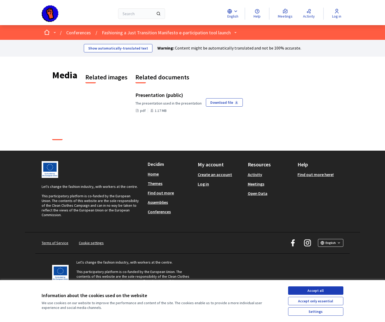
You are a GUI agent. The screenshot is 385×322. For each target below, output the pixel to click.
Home (153, 174)
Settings (316, 311)
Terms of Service (55, 243)
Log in (203, 184)
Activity (255, 174)
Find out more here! (316, 174)
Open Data (257, 193)
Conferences (78, 33)
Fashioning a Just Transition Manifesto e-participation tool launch (166, 33)
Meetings (256, 184)
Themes (155, 183)
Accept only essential (315, 301)
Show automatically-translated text (118, 48)
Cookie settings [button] (91, 243)
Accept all (315, 290)
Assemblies (158, 202)
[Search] (158, 14)
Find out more (161, 192)
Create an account (215, 174)
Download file (221, 102)
